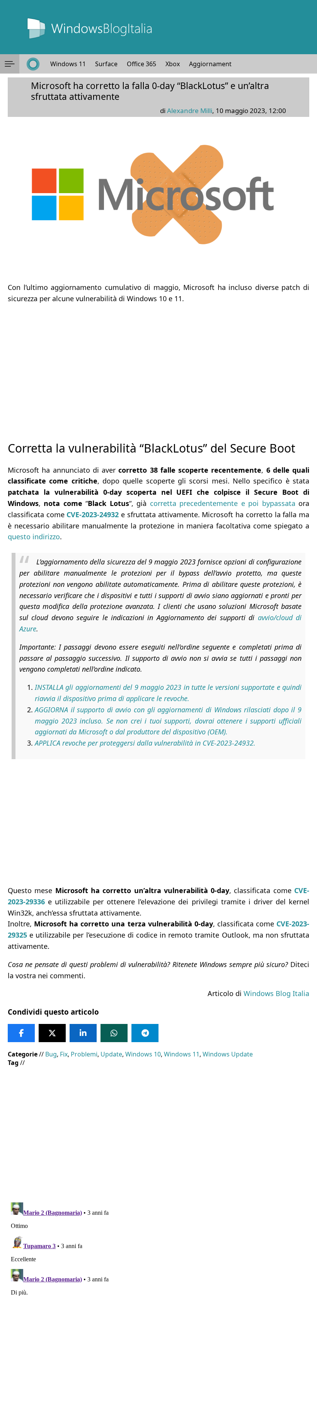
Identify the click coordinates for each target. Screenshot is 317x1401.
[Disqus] (158, 1296)
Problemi (84, 1054)
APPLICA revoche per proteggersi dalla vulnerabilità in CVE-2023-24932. (145, 743)
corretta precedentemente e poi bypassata (222, 503)
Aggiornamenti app (217, 64)
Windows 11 (68, 64)
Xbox (172, 64)
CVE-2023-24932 (92, 514)
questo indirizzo (34, 536)
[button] (9, 64)
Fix (64, 1054)
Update (111, 1054)
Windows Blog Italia (276, 993)
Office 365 (141, 64)
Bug (51, 1054)
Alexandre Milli (189, 110)
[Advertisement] (158, 365)
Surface (106, 64)
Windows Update (228, 1054)
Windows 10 (143, 1054)
